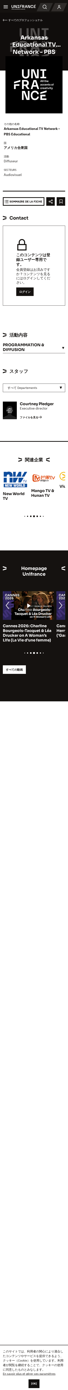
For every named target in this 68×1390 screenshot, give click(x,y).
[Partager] (50, 201)
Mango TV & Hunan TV (42, 493)
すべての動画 (14, 669)
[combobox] (34, 388)
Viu (63, 486)
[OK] (34, 1383)
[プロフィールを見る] (59, 7)
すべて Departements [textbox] (22, 388)
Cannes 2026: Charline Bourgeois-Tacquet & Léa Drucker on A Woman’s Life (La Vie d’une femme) (27, 633)
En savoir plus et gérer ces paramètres (29, 1374)
